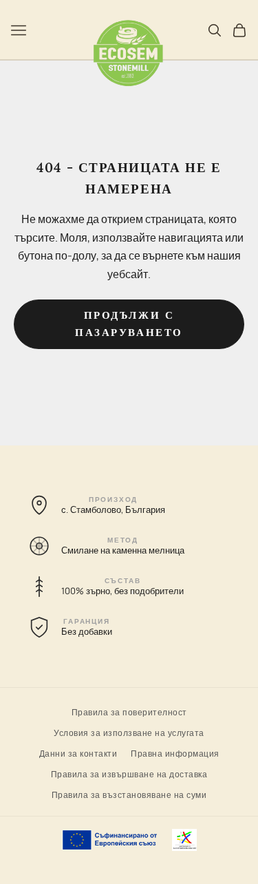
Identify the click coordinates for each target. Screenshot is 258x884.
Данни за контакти (78, 753)
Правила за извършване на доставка (129, 773)
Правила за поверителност (129, 711)
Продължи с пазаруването (129, 323)
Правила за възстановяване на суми (129, 794)
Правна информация (175, 753)
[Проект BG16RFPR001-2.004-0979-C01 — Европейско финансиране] (129, 840)
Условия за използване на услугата (129, 732)
